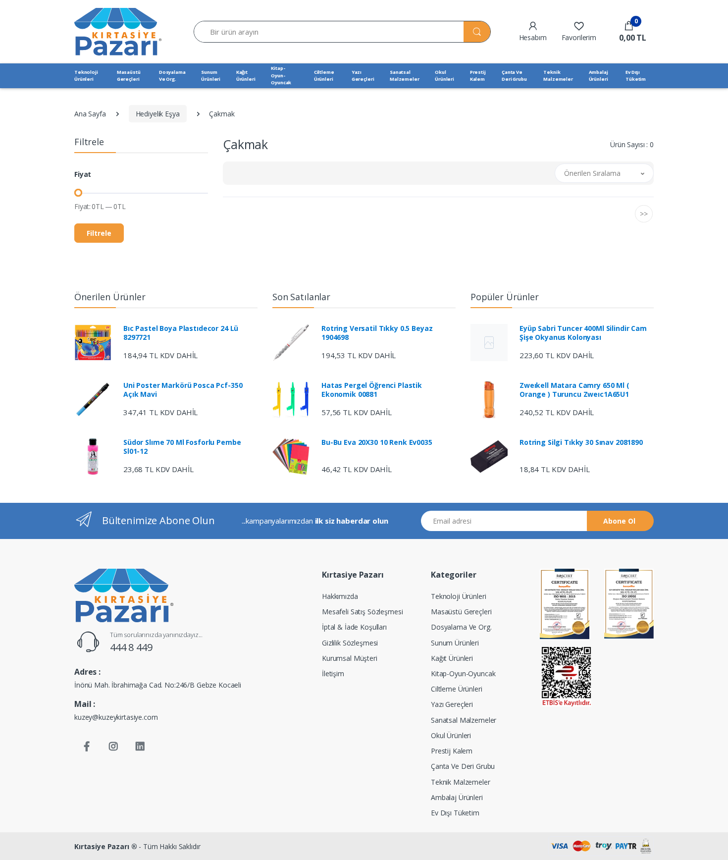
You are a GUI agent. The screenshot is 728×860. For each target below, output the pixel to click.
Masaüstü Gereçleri (129, 75)
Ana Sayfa (90, 113)
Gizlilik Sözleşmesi (350, 642)
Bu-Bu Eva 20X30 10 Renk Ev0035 (376, 442)
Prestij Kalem (478, 75)
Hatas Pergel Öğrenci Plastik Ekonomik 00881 (371, 390)
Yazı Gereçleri (363, 75)
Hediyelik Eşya (158, 113)
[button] (628, 31)
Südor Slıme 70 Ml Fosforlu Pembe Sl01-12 (182, 447)
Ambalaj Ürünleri (598, 75)
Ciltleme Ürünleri (324, 75)
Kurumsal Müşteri (349, 658)
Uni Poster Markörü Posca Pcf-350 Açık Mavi (182, 390)
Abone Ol (619, 521)
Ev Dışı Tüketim (635, 75)
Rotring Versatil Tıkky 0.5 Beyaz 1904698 (376, 333)
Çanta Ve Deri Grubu (514, 75)
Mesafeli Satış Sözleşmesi (362, 611)
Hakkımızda (340, 596)
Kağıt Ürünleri (246, 75)
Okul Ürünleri (444, 75)
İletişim (333, 673)
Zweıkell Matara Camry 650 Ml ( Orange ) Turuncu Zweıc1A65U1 (574, 390)
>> (644, 213)
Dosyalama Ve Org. (172, 75)
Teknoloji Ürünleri (86, 75)
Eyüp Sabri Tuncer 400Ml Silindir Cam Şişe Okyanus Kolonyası (583, 333)
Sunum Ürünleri (210, 75)
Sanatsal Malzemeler (404, 75)
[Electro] (117, 31)
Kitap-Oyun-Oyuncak (281, 75)
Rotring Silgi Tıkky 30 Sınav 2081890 (581, 442)
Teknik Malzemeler (558, 75)
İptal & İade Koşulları (354, 627)
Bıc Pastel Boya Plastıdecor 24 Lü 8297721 (180, 333)
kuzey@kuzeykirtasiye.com (116, 717)
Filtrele (99, 233)
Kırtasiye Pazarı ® (105, 846)
